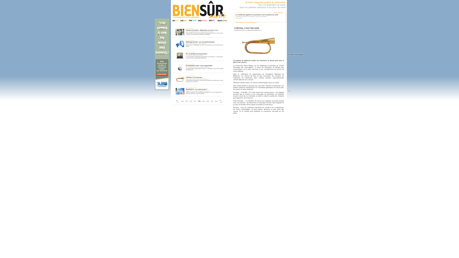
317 (195, 101)
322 (216, 101)
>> (220, 100)
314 (182, 101)
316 (191, 101)
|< (177, 100)
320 (208, 101)
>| (221, 102)
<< (177, 102)
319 (203, 101)
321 (212, 101)
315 (186, 101)
